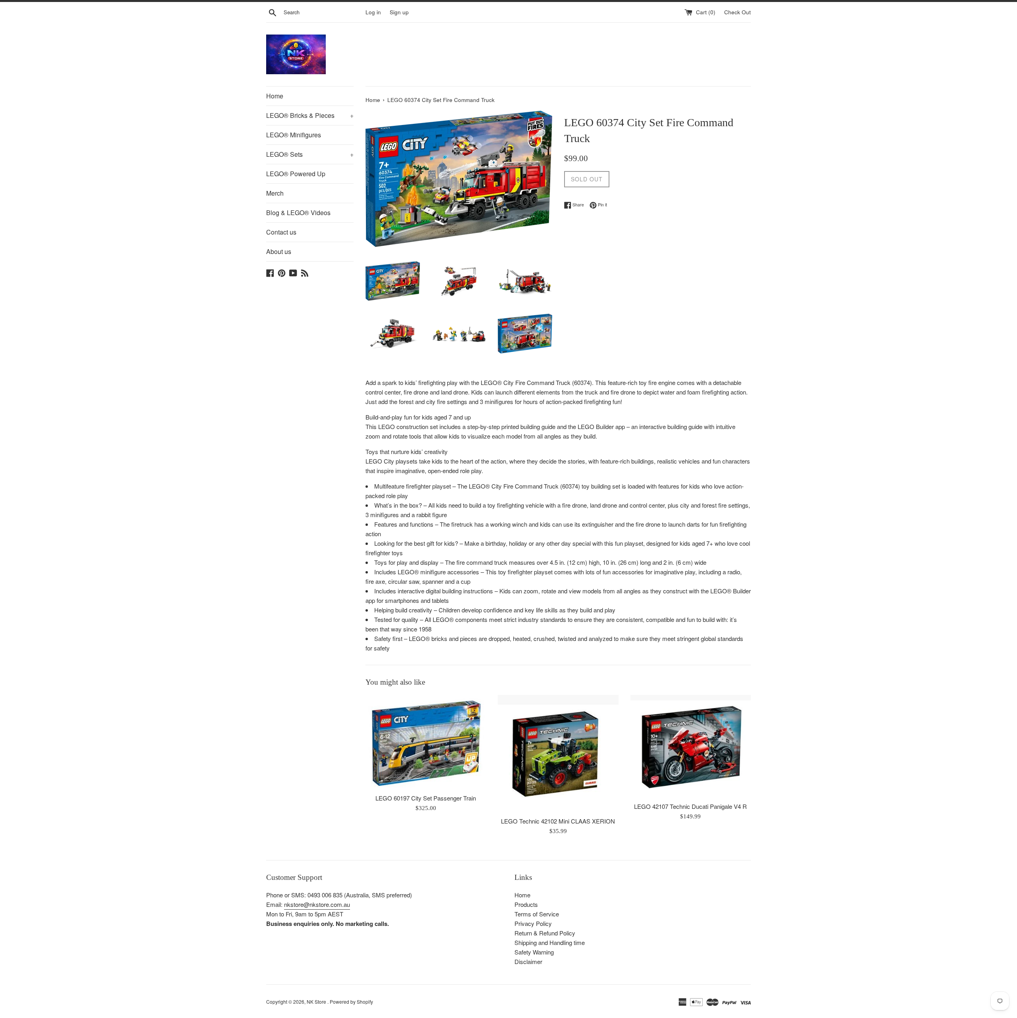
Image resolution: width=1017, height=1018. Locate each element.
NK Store (317, 1001)
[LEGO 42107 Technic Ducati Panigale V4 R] (690, 746)
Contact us (281, 232)
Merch (275, 193)
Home (274, 95)
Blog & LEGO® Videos (298, 212)
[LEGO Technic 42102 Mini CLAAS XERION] (558, 753)
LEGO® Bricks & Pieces (310, 115)
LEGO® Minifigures (293, 134)
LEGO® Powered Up (295, 173)
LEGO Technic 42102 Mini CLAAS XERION (558, 821)
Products (526, 904)
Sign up (399, 12)
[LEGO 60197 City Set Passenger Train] (425, 742)
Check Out (737, 12)
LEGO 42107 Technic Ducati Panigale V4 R (690, 806)
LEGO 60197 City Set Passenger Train (425, 798)
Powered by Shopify (351, 1001)
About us (278, 251)
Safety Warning (534, 952)
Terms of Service (536, 914)
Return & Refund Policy (544, 933)
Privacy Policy (533, 923)
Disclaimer (528, 961)
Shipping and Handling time (549, 942)
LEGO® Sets (310, 154)
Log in (373, 12)
